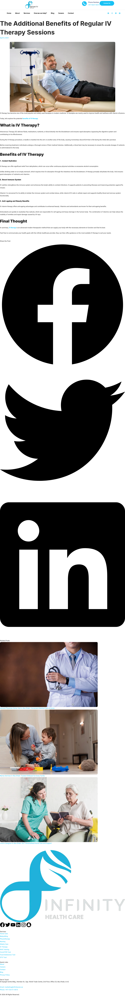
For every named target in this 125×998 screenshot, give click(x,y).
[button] (62, 305)
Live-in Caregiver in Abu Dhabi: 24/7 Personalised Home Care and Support (26, 843)
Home (9, 13)
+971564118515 (94, 5)
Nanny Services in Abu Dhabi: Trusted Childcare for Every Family (22, 776)
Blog (52, 13)
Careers (61, 13)
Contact (71, 13)
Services (27, 13)
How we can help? (40, 13)
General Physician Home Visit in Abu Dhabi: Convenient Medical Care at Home (27, 708)
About (17, 13)
